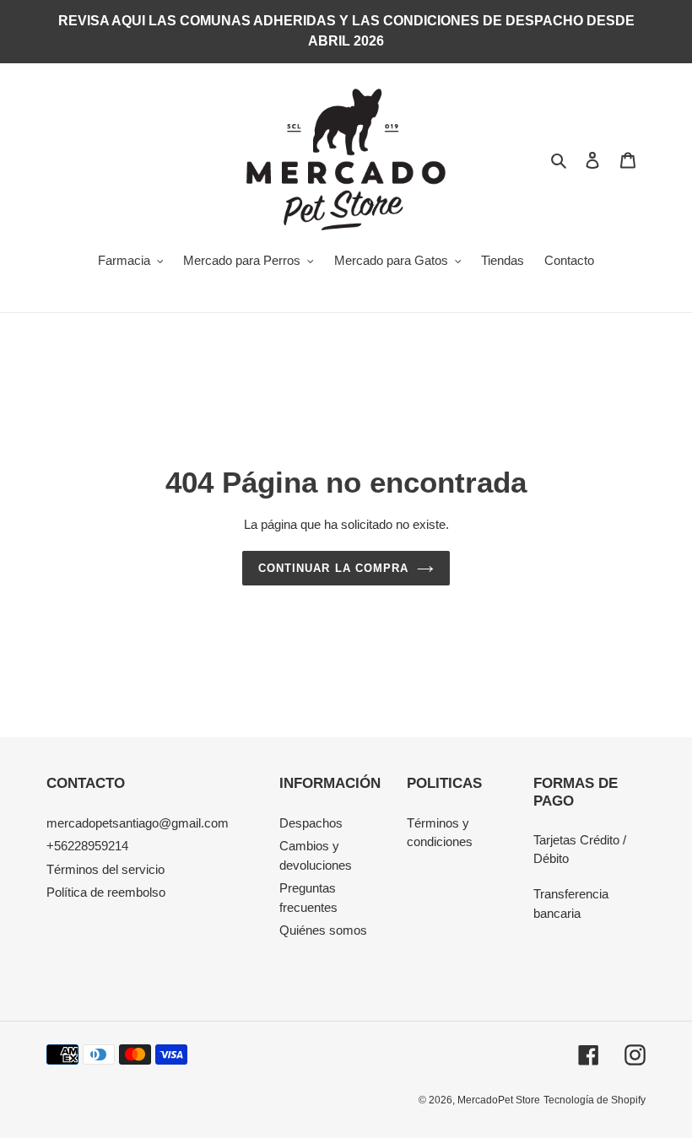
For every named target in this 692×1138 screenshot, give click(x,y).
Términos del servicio (105, 869)
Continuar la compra (333, 568)
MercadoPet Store (498, 1100)
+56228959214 (87, 846)
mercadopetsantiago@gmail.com (137, 823)
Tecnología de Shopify (594, 1100)
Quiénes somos (323, 930)
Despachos (311, 823)
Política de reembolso (105, 892)
